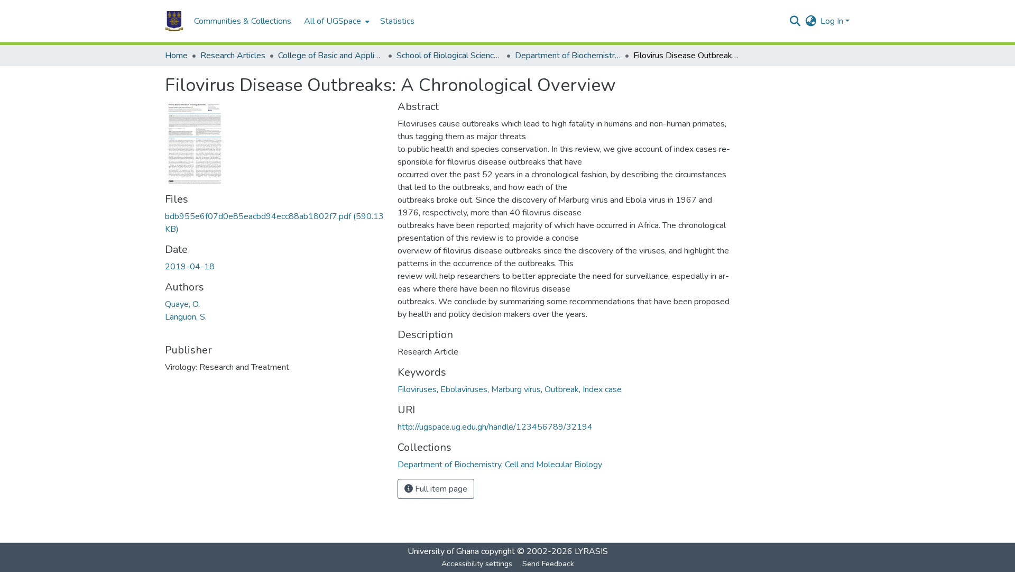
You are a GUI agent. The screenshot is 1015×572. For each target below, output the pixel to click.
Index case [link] (602, 389)
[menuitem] (336, 21)
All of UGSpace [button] (332, 21)
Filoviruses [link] (417, 389)
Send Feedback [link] (548, 564)
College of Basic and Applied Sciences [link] (331, 55)
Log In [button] (832, 21)
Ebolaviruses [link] (463, 389)
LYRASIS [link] (591, 551)
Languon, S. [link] (186, 317)
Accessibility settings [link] (476, 564)
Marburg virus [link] (516, 389)
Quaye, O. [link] (182, 304)
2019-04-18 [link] (190, 267)
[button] (174, 21)
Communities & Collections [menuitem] (242, 21)
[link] (275, 222)
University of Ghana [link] (443, 551)
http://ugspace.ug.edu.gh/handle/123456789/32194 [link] (495, 427)
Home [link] (176, 55)
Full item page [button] (440, 489)
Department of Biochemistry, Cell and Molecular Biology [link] (568, 55)
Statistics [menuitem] (397, 21)
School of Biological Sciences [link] (449, 55)
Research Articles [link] (232, 55)
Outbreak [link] (562, 389)
